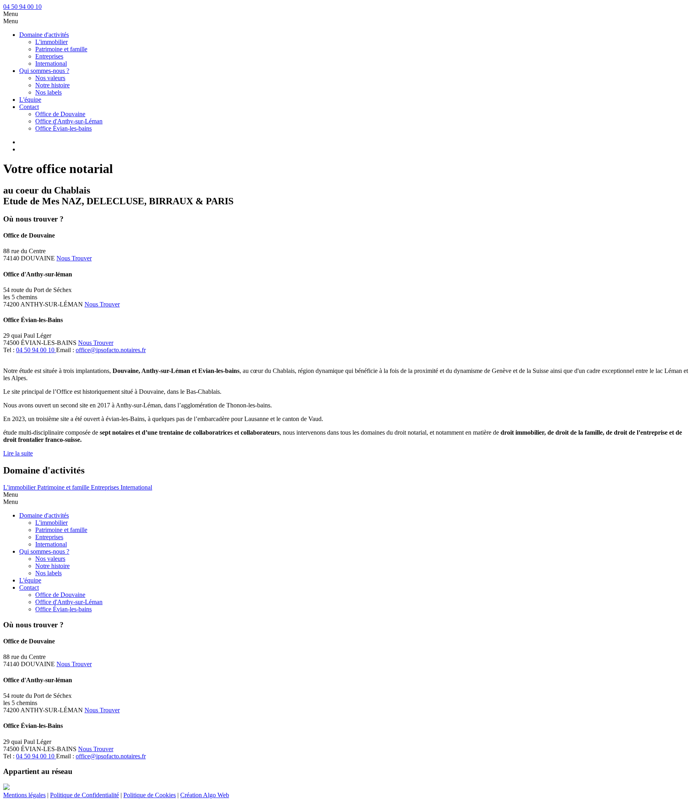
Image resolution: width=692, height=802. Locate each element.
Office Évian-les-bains (63, 128)
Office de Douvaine (60, 114)
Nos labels (48, 92)
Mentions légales (24, 795)
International (51, 63)
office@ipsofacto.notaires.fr (111, 350)
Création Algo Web (204, 795)
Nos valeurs (50, 78)
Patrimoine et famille (61, 49)
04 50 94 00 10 (22, 6)
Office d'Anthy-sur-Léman (69, 121)
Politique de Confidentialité (84, 795)
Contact (29, 106)
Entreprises (49, 56)
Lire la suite (18, 453)
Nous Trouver (74, 258)
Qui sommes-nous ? (44, 70)
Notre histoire (52, 85)
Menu (10, 13)
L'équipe (30, 99)
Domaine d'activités (44, 34)
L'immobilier (51, 41)
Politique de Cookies (149, 795)
